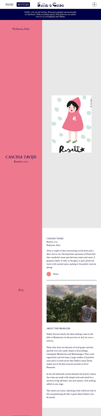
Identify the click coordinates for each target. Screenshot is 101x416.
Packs (9, 4)
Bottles (23, 4)
